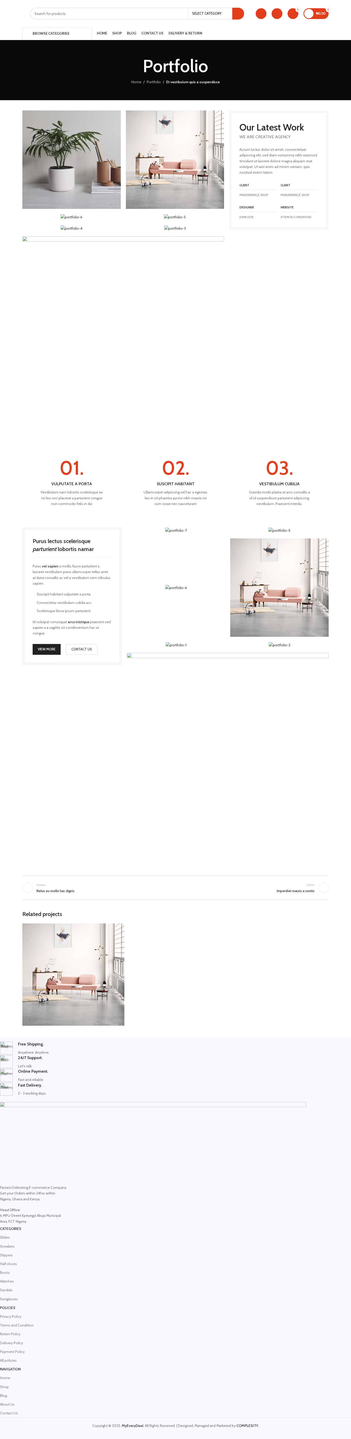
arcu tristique (78, 622)
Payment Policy (12, 1351)
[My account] (261, 13)
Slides (5, 1237)
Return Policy (10, 1334)
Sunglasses (9, 1299)
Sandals (6, 1290)
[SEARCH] (238, 14)
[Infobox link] (72, 483)
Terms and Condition (17, 1325)
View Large (118, 929)
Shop (4, 1387)
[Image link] (123, 336)
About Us (7, 1404)
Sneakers (7, 1246)
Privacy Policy (10, 1316)
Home (136, 82)
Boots (5, 1272)
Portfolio (154, 82)
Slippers (6, 1255)
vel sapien (50, 566)
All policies (8, 1360)
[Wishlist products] (277, 13)
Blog (3, 1395)
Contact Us (9, 1413)
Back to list (176, 888)
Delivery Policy (11, 1343)
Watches (7, 1281)
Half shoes (8, 1264)
